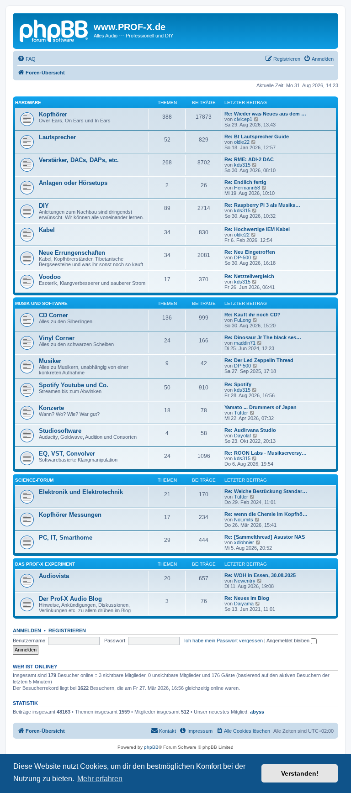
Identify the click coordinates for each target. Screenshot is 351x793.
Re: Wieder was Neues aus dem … (265, 113)
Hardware (28, 102)
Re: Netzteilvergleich (249, 276)
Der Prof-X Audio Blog (70, 598)
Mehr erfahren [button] (99, 778)
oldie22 (242, 142)
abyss (257, 711)
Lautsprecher (57, 137)
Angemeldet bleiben (288, 640)
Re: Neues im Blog (246, 598)
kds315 (242, 165)
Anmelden (27, 630)
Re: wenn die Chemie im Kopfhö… (266, 514)
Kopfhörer (53, 114)
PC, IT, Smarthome (65, 537)
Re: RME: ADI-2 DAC (249, 159)
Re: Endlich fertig (245, 182)
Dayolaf (242, 435)
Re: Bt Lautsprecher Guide (256, 136)
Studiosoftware (60, 430)
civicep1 (243, 119)
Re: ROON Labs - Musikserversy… (265, 453)
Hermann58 (247, 187)
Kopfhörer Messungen (70, 514)
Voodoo (50, 276)
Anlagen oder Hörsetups (73, 182)
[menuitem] (26, 58)
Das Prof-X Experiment (45, 564)
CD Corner (53, 315)
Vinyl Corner (56, 338)
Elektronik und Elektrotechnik (81, 491)
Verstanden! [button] (300, 773)
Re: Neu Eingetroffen (249, 252)
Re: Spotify (237, 384)
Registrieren (67, 630)
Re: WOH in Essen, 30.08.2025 (260, 575)
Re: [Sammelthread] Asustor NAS (264, 537)
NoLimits (243, 519)
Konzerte (51, 407)
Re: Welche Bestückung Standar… (265, 491)
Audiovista (54, 575)
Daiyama (244, 603)
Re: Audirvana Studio (250, 430)
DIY (44, 205)
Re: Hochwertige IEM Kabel (257, 229)
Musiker (50, 360)
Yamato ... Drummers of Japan (260, 407)
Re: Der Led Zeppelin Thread (258, 360)
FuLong (242, 320)
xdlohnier (244, 542)
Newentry (244, 580)
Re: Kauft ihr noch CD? (252, 314)
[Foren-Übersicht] (54, 29)
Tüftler (241, 412)
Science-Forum (34, 480)
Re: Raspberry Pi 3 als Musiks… (262, 205)
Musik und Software (41, 303)
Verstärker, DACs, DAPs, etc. (79, 160)
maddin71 (244, 343)
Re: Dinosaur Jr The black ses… (262, 337)
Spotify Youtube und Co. (73, 385)
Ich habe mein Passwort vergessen (223, 640)
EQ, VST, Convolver (67, 453)
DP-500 (242, 257)
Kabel (47, 229)
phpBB (151, 747)
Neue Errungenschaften (72, 252)
